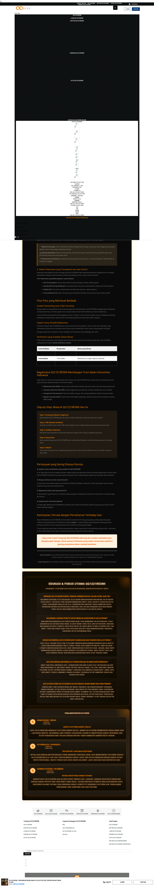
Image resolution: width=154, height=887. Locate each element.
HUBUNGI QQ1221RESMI (84, 4)
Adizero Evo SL (77, 202)
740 (77, 209)
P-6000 (77, 189)
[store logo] (23, 9)
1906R (77, 212)
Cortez (77, 184)
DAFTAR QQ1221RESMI (103, 3)
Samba (77, 197)
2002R (77, 210)
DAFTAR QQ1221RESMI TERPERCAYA (119, 844)
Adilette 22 (77, 199)
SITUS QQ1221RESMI (21, 234)
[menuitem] (77, 15)
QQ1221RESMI (91, 3)
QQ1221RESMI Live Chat (69, 831)
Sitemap (65, 834)
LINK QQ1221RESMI (18, 884)
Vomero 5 (77, 190)
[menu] (77, 116)
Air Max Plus (77, 187)
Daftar (136, 9)
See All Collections (77, 192)
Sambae (77, 200)
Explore (17, 13)
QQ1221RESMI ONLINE (113, 813)
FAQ (64, 824)
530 (77, 207)
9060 (77, 213)
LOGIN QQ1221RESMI (116, 3)
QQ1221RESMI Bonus (69, 828)
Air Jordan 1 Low (77, 186)
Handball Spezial (77, 196)
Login (127, 9)
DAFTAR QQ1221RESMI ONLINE (118, 841)
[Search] (115, 8)
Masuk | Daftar (81, 3)
